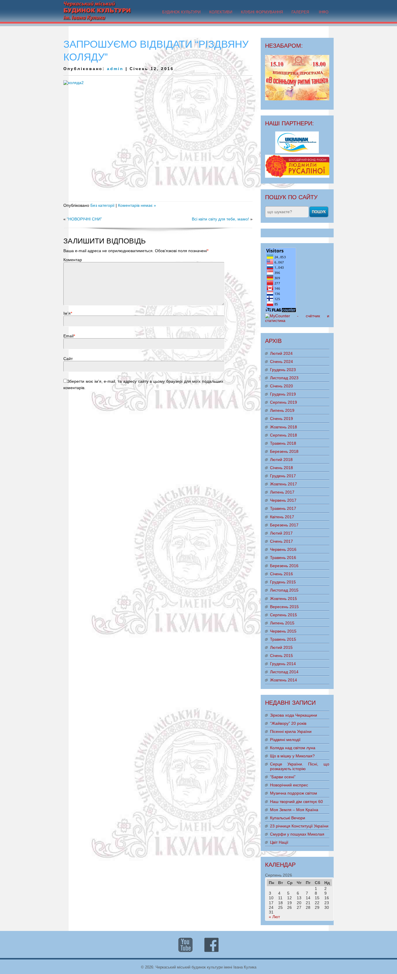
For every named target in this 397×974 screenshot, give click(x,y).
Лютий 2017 (281, 533)
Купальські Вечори (287, 817)
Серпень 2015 (283, 614)
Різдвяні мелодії (285, 739)
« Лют (274, 916)
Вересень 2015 (284, 606)
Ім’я (67, 313)
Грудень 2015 (283, 582)
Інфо (323, 12)
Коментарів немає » (137, 205)
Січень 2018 (281, 467)
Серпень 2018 (283, 435)
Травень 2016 (283, 557)
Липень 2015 (282, 623)
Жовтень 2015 (283, 598)
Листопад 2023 (284, 377)
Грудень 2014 (283, 663)
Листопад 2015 (284, 590)
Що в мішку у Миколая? (292, 756)
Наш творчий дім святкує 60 (296, 801)
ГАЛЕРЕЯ (300, 12)
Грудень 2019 (283, 394)
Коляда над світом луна (292, 747)
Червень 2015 (283, 631)
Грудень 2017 (283, 475)
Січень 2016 (281, 573)
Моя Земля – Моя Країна (294, 809)
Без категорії (102, 205)
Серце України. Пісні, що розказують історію (299, 766)
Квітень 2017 (282, 516)
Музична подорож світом (293, 793)
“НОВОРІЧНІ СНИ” (84, 219)
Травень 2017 (283, 508)
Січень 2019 (281, 418)
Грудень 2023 (283, 369)
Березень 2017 (284, 525)
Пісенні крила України (291, 731)
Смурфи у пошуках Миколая (297, 834)
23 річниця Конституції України (299, 826)
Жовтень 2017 (283, 484)
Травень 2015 (283, 639)
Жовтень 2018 (283, 427)
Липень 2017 (282, 492)
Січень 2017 (281, 541)
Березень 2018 (284, 451)
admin (115, 68)
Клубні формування (262, 12)
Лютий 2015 (281, 647)
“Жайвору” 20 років (288, 723)
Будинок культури (181, 12)
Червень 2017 (283, 500)
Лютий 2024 (281, 353)
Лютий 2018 (281, 459)
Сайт (68, 358)
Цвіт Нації (279, 842)
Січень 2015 (281, 655)
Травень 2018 (283, 443)
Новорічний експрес (289, 785)
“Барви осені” (283, 776)
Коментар (72, 259)
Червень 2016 (283, 549)
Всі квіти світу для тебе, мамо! (220, 219)
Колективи (220, 12)
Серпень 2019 (283, 402)
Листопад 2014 (284, 671)
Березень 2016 (284, 565)
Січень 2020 (281, 386)
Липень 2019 (282, 410)
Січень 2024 (281, 361)
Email (68, 336)
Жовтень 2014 (283, 680)
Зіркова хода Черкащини (293, 715)
